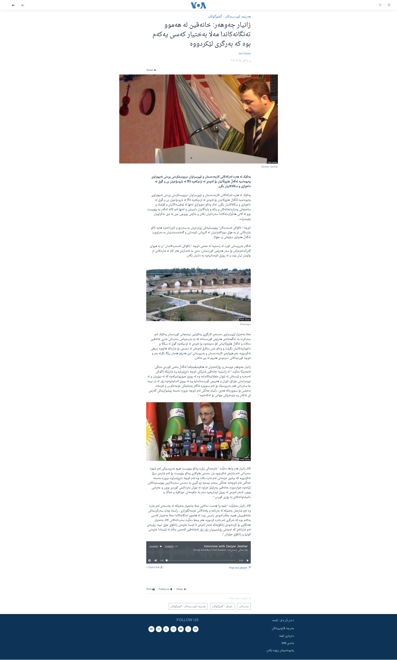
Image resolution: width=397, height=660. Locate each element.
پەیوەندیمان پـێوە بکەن (280, 650)
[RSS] (166, 629)
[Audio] (22, 5)
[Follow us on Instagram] (173, 629)
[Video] (13, 5)
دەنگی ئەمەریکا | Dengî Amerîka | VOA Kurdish (218, 550)
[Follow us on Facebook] (195, 629)
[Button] (151, 70)
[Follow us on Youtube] (181, 629)
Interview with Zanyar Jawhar (226, 546)
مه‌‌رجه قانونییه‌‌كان (283, 628)
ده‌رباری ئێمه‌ (286, 636)
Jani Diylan (244, 53)
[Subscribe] (151, 629)
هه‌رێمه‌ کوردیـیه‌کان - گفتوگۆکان (229, 16)
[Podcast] (159, 629)
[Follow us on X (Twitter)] (188, 629)
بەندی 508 (288, 643)
